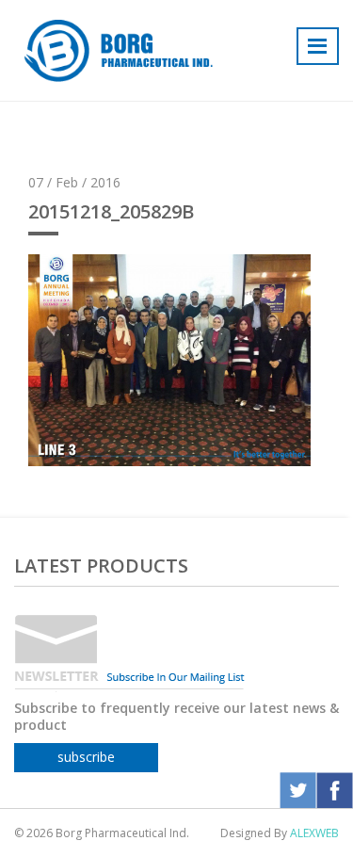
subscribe (86, 757)
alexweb (314, 833)
